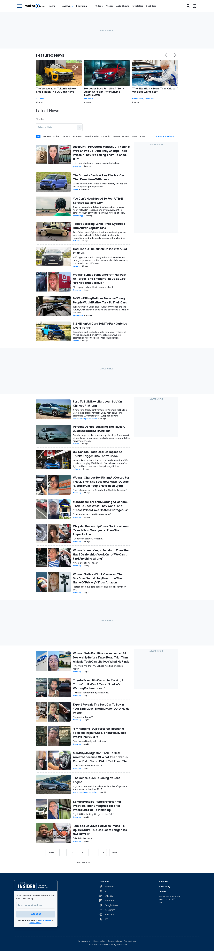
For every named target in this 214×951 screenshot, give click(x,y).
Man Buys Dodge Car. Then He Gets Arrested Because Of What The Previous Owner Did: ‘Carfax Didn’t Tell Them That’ (101, 757)
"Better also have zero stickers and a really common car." (99, 588)
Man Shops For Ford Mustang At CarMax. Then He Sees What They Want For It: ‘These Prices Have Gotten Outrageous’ (100, 506)
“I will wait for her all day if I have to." (91, 692)
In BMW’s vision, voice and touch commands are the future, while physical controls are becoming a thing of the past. (101, 309)
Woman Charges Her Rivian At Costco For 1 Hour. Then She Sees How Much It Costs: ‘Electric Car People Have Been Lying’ (101, 482)
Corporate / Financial (143, 99)
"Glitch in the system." (84, 838)
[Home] (35, 6)
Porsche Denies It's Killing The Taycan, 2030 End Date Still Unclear (99, 429)
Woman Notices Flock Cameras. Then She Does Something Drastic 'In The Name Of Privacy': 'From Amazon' (98, 578)
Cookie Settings (115, 941)
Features (81, 6)
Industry (88, 99)
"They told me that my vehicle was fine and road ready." (98, 667)
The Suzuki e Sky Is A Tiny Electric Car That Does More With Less (98, 177)
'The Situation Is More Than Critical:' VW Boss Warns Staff (155, 90)
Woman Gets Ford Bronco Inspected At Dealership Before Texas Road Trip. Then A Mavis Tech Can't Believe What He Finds (101, 657)
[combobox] (59, 127)
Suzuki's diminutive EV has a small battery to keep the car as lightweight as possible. (100, 185)
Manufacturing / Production (85, 419)
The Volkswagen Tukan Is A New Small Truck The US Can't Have (56, 90)
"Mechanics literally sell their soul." (90, 741)
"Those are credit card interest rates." (92, 514)
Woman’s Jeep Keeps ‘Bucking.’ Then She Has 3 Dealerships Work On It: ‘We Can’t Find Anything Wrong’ (100, 554)
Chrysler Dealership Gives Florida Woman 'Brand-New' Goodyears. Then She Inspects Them (101, 530)
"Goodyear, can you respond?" (88, 538)
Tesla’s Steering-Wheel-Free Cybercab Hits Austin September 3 (99, 226)
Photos (109, 6)
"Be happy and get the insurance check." (93, 287)
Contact (163, 891)
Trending (77, 166)
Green (75, 189)
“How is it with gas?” (83, 717)
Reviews (65, 6)
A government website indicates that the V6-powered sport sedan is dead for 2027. (100, 788)
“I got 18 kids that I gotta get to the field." (93, 814)
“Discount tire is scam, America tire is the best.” (97, 163)
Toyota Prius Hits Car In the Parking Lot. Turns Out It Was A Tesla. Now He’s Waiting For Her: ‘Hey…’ (100, 684)
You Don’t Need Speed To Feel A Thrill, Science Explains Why (98, 201)
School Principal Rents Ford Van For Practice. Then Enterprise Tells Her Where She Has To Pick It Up (97, 806)
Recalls (76, 341)
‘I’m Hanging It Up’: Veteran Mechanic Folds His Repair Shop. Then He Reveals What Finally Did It (99, 733)
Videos (99, 6)
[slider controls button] (166, 55)
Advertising (164, 886)
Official (40, 99)
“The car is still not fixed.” (85, 562)
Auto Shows (122, 6)
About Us (163, 881)
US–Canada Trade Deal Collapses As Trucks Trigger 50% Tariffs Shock (97, 454)
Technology (78, 216)
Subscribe (36, 914)
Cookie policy (99, 941)
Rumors (76, 266)
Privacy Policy (45, 920)
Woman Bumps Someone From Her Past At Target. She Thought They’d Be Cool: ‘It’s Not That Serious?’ (100, 279)
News (52, 6)
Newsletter (137, 6)
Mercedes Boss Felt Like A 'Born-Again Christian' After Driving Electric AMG (104, 92)
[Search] (188, 6)
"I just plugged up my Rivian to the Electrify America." (100, 490)
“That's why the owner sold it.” (88, 765)
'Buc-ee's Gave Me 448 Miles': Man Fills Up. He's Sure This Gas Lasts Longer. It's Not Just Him (100, 830)
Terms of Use (35, 923)
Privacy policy (84, 941)
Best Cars (151, 6)
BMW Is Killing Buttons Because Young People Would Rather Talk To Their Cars (100, 300)
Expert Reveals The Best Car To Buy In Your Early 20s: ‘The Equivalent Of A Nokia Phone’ (101, 708)
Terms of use (130, 941)
